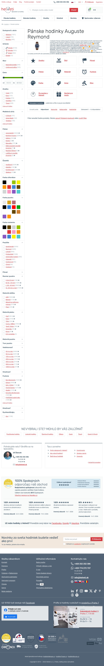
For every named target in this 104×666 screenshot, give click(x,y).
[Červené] (14, 207)
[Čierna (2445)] (4, 182)
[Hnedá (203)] (18, 187)
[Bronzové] (18, 212)
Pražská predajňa (29, 2)
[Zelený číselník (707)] (14, 182)
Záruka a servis (81, 453)
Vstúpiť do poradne (93, 462)
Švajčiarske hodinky (13, 434)
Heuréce (75, 523)
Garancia (79, 456)
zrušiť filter (82, 118)
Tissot (80, 434)
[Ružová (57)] (9, 192)
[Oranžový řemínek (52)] (18, 232)
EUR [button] (79, 2)
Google (65, 523)
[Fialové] (4, 216)
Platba (4, 570)
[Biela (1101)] (9, 182)
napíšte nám (83, 45)
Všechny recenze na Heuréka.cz (26, 495)
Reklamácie (13, 573)
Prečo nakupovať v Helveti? (58, 450)
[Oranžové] (9, 216)
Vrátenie (4, 573)
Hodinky (6, 24)
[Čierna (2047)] (4, 227)
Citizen (61, 434)
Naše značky (40, 562)
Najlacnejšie (63, 109)
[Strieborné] (4, 202)
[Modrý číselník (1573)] (14, 187)
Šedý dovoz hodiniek (56, 456)
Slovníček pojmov (42, 577)
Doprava (5, 566)
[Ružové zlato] (14, 202)
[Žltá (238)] (18, 182)
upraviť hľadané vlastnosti (64, 118)
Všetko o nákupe (6, 2)
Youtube (86, 591)
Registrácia (99, 2)
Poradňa (39, 581)
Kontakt (38, 2)
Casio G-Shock (93, 434)
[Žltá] (9, 212)
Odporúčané (45, 109)
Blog (20, 2)
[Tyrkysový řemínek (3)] (18, 236)
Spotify (77, 595)
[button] (73, 2)
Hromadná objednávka (44, 588)
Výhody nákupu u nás (44, 566)
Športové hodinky (47, 434)
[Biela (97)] (4, 232)
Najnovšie (54, 109)
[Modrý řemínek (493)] (9, 236)
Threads (73, 595)
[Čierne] (4, 207)
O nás (38, 570)
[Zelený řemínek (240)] (18, 227)
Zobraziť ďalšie (8, 106)
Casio (71, 434)
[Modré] (9, 207)
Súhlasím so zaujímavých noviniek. (80, 544)
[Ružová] (4, 212)
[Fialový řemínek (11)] (4, 236)
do (14, 83)
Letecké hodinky (30, 434)
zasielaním (77, 544)
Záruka (4, 584)
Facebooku (57, 523)
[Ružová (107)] (14, 232)
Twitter (91, 591)
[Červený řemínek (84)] (9, 232)
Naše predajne (7, 591)
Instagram (82, 591)
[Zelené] (18, 207)
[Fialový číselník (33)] (14, 192)
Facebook (77, 591)
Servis (4, 588)
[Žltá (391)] (14, 236)
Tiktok (96, 591)
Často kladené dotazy (44, 573)
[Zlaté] (9, 202)
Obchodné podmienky (9, 577)
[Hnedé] (14, 212)
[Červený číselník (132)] (9, 187)
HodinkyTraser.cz (61, 656)
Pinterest (100, 591)
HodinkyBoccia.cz (73, 656)
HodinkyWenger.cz (49, 656)
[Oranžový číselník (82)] (4, 187)
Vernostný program (8, 581)
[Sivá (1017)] (4, 192)
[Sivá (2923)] (14, 227)
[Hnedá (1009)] (9, 227)
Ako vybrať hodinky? (56, 453)
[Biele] (18, 202)
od (3, 83)
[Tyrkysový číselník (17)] (18, 192)
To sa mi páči (11, 616)
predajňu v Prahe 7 (90, 603)
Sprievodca (92, 18)
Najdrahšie (72, 109)
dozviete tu (66, 52)
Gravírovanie (81, 450)
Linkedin (73, 591)
